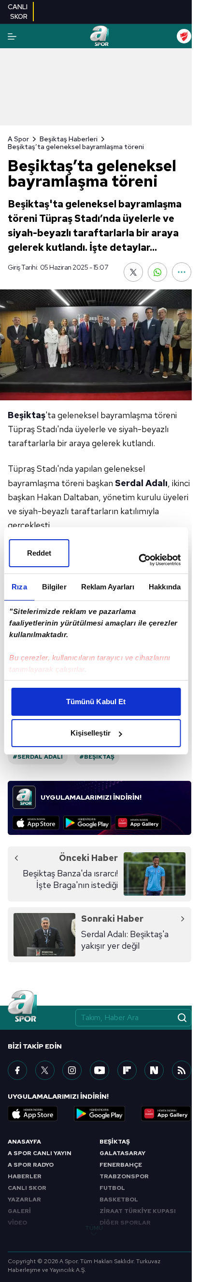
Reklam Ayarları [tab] (108, 587)
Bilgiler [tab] (54, 587)
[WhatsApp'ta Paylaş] (157, 272)
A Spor (18, 139)
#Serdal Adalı (38, 757)
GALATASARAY (122, 1153)
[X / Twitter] (45, 1070)
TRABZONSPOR (124, 1176)
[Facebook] (17, 1070)
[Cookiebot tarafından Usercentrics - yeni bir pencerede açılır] (138, 560)
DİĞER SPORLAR (125, 1223)
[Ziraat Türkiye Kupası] (184, 36)
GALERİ (19, 1211)
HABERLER (25, 1176)
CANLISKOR (18, 11)
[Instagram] (72, 1070)
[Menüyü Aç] (12, 36)
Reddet (39, 553)
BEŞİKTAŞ (115, 1142)
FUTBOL (112, 1188)
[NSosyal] (154, 1070)
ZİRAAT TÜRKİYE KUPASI (138, 1211)
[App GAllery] (138, 823)
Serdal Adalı (141, 483)
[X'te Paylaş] (133, 272)
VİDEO (17, 1223)
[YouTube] (99, 1070)
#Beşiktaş (96, 757)
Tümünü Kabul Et (96, 701)
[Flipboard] (127, 1070)
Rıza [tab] (19, 587)
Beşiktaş (26, 415)
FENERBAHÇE (121, 1165)
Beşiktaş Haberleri (69, 139)
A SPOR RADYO (31, 1165)
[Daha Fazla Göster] (181, 272)
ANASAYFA (24, 1142)
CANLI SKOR (27, 1188)
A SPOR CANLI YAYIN (39, 1153)
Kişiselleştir (91, 733)
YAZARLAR (24, 1199)
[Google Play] (87, 823)
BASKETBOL (119, 1199)
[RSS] (181, 1070)
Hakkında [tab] (165, 587)
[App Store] (36, 823)
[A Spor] (99, 36)
